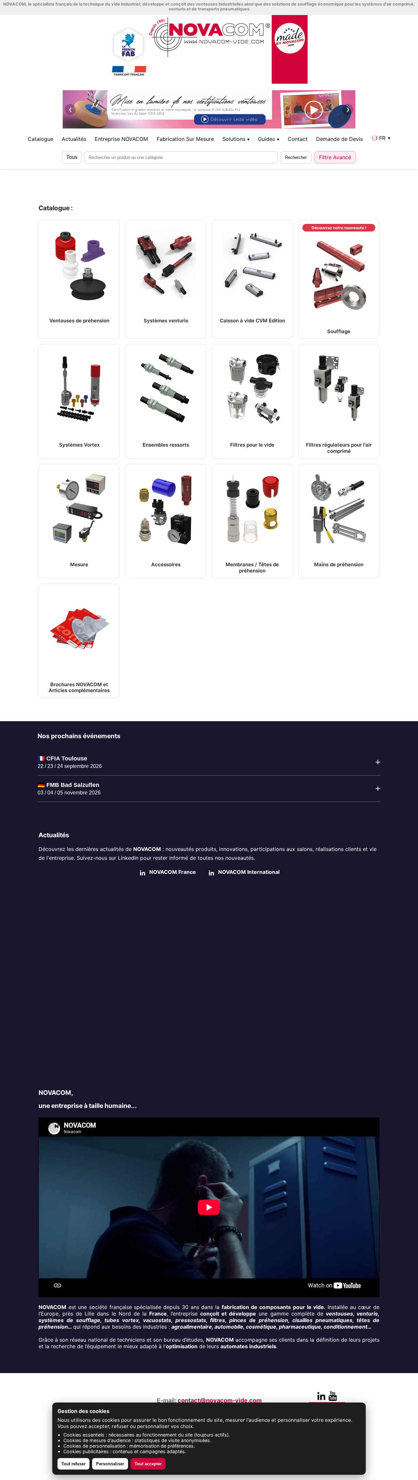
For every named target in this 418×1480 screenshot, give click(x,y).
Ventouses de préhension (79, 320)
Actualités (74, 139)
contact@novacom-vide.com (220, 1400)
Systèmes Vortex (79, 445)
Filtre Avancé (335, 157)
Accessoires (166, 564)
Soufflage (339, 279)
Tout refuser (73, 1463)
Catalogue (40, 139)
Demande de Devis (339, 139)
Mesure (79, 564)
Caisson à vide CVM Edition (252, 320)
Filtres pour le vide (252, 445)
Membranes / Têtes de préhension (252, 567)
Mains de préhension (338, 564)
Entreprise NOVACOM (121, 139)
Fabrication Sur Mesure (185, 139)
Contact (298, 139)
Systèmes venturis (166, 320)
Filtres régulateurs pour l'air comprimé (339, 448)
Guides (268, 139)
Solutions (235, 139)
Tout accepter (148, 1463)
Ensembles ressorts (166, 445)
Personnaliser (110, 1463)
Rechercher (296, 157)
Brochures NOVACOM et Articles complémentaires (79, 687)
